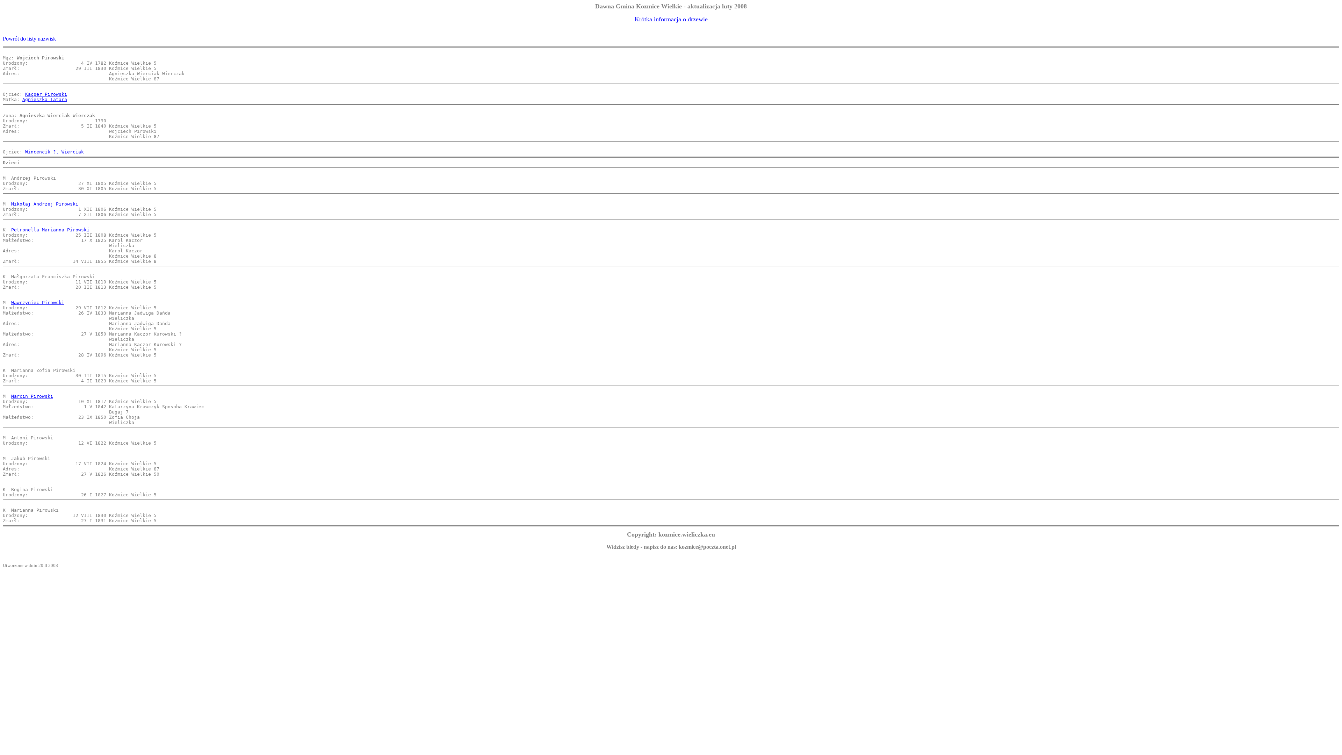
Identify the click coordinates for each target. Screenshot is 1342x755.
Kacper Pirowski (46, 94)
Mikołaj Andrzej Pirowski (44, 204)
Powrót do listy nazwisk (29, 39)
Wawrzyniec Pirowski (37, 302)
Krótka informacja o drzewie (671, 19)
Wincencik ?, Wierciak (54, 151)
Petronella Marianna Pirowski (50, 229)
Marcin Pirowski (32, 396)
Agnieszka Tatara (44, 99)
